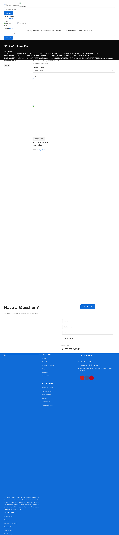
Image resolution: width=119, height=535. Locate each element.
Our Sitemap (8, 534)
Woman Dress (46, 394)
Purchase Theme (47, 405)
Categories (8, 51)
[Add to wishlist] (35, 134)
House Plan (42, 61)
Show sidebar (39, 68)
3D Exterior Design (48, 365)
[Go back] (6, 42)
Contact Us (7, 527)
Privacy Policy (8, 516)
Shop (43, 369)
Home (35, 61)
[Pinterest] (91, 378)
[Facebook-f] (87, 378)
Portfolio (45, 372)
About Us (45, 362)
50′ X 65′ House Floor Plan (40, 144)
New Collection (47, 391)
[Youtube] (82, 378)
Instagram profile (47, 387)
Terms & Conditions (10, 523)
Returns (6, 520)
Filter (7, 65)
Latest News (8, 530)
